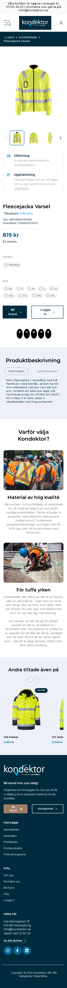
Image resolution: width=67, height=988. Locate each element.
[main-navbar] (7, 22)
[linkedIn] (34, 332)
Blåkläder (26, 213)
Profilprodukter (13, 848)
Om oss (8, 875)
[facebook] (20, 332)
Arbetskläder (28, 37)
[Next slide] (37, 679)
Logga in (9, 900)
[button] (60, 138)
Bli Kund (9, 887)
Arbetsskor (10, 836)
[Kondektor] (35, 23)
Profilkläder (11, 842)
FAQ (6, 894)
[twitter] (27, 332)
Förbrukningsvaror (15, 854)
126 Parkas (11, 737)
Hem (11, 37)
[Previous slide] (30, 679)
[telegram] (41, 332)
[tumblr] (48, 332)
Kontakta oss (12, 881)
